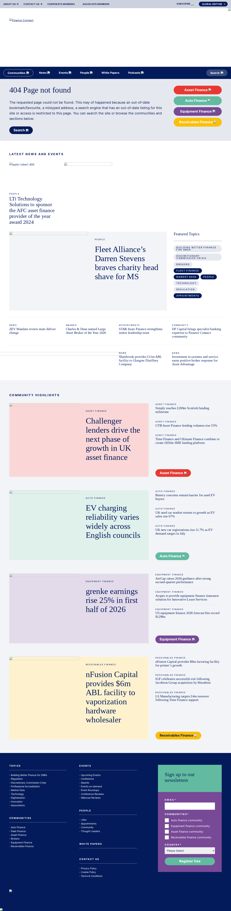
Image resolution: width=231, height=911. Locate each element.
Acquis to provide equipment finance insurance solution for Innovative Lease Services (187, 597)
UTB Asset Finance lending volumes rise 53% (186, 425)
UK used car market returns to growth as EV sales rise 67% (185, 514)
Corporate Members (61, 4)
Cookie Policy (88, 872)
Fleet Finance (187, 270)
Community (180, 325)
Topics (15, 766)
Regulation (185, 289)
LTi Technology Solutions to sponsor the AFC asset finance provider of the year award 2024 (32, 210)
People (14, 194)
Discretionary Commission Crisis (191, 257)
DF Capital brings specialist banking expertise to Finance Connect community (196, 332)
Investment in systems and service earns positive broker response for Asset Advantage (195, 360)
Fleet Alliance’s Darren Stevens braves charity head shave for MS (126, 263)
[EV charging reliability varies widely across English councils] (44, 525)
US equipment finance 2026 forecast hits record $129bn (187, 614)
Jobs (83, 819)
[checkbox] (190, 829)
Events (85, 766)
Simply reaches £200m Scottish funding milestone (182, 410)
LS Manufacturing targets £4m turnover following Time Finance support (182, 698)
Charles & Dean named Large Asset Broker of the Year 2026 (86, 330)
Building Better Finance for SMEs (196, 248)
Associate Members (96, 4)
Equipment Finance (196, 111)
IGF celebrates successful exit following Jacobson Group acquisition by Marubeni (183, 680)
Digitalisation (18, 797)
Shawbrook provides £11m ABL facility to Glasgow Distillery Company (140, 360)
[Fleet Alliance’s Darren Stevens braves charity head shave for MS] (48, 271)
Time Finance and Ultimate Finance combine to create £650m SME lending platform (187, 441)
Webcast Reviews (90, 797)
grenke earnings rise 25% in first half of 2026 (112, 600)
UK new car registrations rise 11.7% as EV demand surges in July (184, 531)
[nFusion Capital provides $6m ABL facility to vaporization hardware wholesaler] (44, 698)
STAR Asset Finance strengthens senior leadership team (141, 330)
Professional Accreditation (25, 786)
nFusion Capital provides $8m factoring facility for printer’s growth (187, 663)
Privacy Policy (89, 868)
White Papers (90, 844)
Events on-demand (91, 786)
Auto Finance (196, 101)
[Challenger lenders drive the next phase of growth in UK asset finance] (44, 440)
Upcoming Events (90, 775)
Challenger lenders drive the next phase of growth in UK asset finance (113, 439)
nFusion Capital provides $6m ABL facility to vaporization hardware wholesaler (112, 697)
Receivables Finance (196, 122)
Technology (186, 283)
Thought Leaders (90, 831)
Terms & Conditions (91, 875)
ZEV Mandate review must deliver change (32, 330)
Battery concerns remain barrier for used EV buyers (185, 497)
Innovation (16, 801)
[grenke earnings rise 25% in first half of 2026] (44, 608)
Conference (87, 778)
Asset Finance (196, 90)
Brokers (183, 264)
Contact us (32, 4)
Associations (18, 805)
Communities (20, 818)
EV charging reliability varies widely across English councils (113, 521)
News (13, 325)
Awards (71, 325)
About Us (9, 4)
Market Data (186, 276)
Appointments (187, 295)
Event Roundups (90, 790)
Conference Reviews (92, 794)
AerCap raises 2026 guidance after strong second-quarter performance (183, 580)
